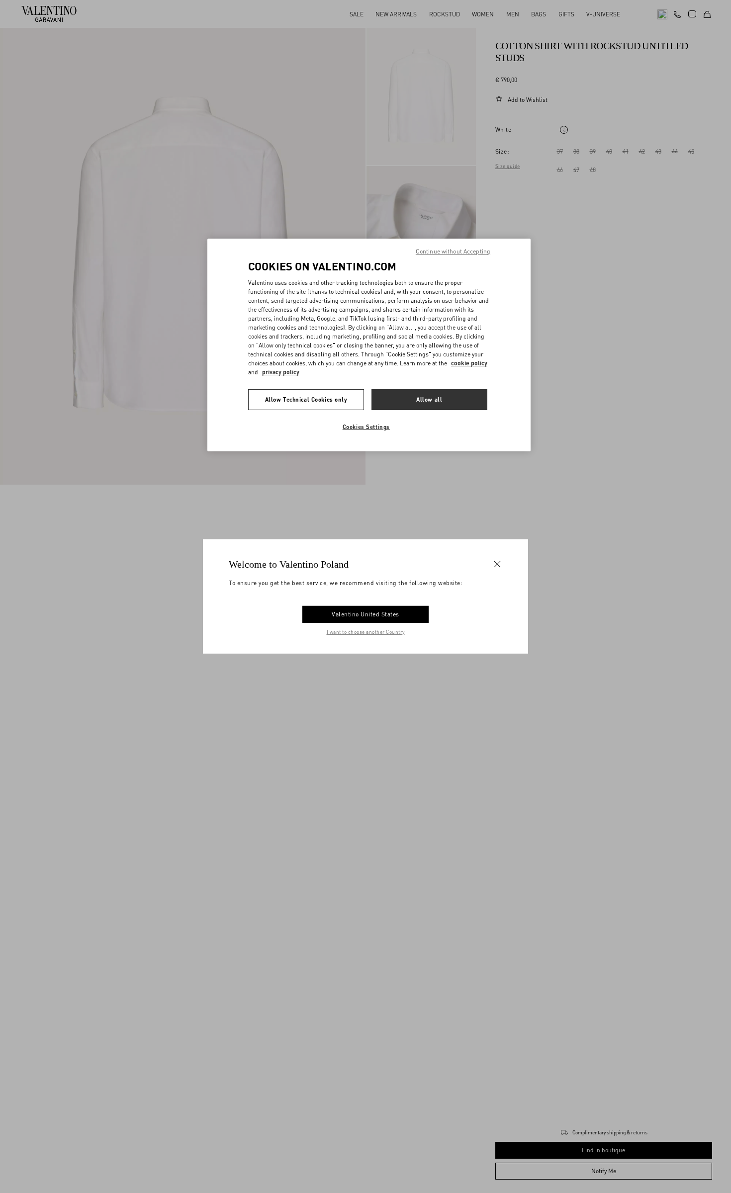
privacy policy (280, 372)
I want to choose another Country (366, 632)
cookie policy (469, 363)
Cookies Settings (366, 427)
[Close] (497, 564)
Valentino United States (365, 614)
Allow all (429, 400)
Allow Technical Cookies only (306, 400)
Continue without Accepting (453, 251)
